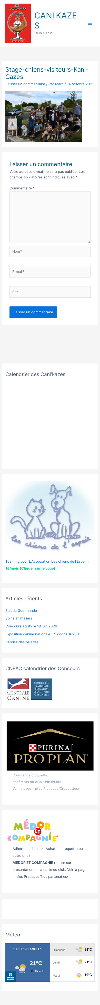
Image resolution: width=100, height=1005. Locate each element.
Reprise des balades (21, 642)
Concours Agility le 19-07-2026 (31, 626)
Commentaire (22, 188)
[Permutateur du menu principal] (90, 23)
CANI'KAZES (55, 20)
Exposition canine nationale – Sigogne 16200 (42, 634)
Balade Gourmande (21, 610)
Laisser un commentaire (25, 84)
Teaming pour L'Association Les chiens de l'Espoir (46, 561)
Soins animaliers (18, 618)
